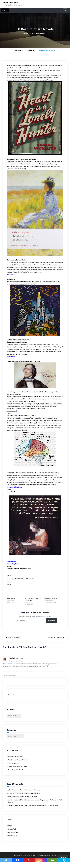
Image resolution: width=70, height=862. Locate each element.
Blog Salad (30, 50)
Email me (9, 566)
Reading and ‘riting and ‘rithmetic (18, 760)
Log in (10, 826)
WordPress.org (12, 836)
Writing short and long (50, 598)
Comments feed (13, 832)
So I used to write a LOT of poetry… (27, 796)
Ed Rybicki (11, 796)
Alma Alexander (10, 2)
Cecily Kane (14, 658)
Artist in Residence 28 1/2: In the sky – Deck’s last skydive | (26, 806)
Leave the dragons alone (15, 756)
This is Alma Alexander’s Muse (17, 766)
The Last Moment (52, 806)
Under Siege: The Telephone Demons (19, 770)
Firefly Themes (51, 855)
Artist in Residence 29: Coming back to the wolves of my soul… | (27, 800)
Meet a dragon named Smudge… (30, 790)
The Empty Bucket (13, 763)
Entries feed (12, 829)
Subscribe (51, 621)
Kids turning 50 (11, 598)
